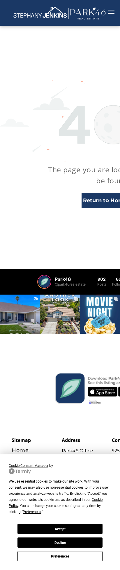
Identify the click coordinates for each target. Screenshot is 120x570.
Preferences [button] (32, 512)
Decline (60, 543)
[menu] (111, 12)
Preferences (60, 556)
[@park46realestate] (44, 282)
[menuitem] (37, 450)
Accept (60, 529)
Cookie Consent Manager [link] (28, 466)
